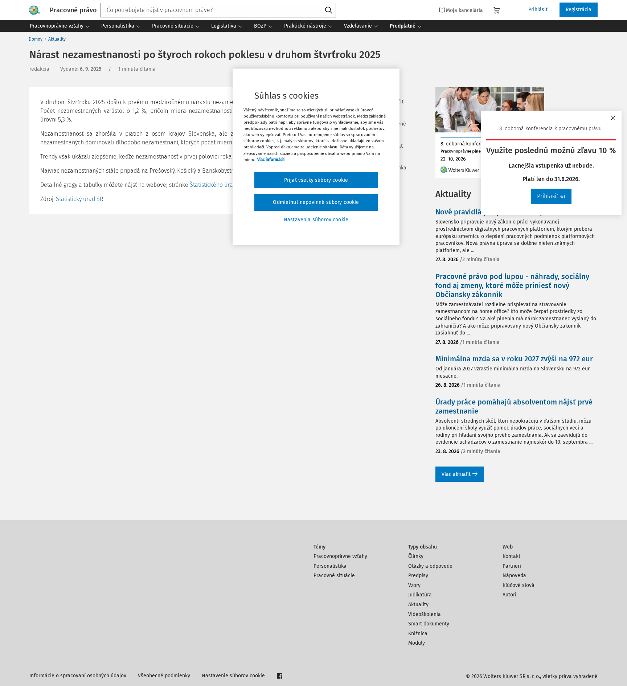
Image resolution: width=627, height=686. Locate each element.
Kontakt (511, 556)
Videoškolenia (424, 614)
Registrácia (578, 10)
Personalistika (330, 566)
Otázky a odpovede (430, 566)
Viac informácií (270, 159)
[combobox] (218, 10)
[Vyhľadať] (329, 10)
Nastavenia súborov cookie (316, 220)
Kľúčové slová (518, 585)
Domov (35, 39)
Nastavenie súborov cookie (233, 676)
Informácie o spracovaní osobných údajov (77, 676)
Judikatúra (420, 595)
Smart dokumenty (428, 624)
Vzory (414, 585)
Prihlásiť (538, 10)
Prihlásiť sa (551, 196)
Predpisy (418, 575)
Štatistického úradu (214, 184)
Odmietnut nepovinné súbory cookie (316, 202)
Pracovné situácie (334, 575)
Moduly (416, 643)
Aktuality (57, 39)
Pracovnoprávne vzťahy (340, 556)
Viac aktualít (456, 474)
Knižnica (417, 633)
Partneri (512, 566)
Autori (509, 595)
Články (415, 556)
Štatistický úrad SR (79, 199)
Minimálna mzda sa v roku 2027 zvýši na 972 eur (514, 358)
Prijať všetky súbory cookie (316, 180)
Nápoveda (514, 575)
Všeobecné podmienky (164, 676)
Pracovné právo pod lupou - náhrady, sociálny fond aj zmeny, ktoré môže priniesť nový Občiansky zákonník (512, 285)
